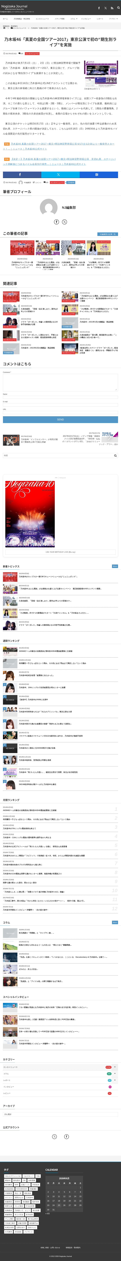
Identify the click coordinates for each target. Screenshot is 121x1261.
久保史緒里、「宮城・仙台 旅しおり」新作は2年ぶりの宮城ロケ (73, 264)
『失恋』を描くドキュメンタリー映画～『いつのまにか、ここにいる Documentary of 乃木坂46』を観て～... (63, 957)
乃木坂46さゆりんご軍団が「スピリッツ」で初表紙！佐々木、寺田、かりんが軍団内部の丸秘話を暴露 (44, 856)
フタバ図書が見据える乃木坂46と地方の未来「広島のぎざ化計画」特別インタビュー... (53, 1007)
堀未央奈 (27, 1193)
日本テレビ (32, 1227)
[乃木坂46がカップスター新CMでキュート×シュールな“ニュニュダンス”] (22, 253)
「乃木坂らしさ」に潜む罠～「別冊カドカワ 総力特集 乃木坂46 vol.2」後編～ (34, 892)
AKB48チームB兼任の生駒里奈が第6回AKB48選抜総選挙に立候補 (45, 651)
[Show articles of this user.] (31, 207)
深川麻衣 (8, 1185)
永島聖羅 (31, 1180)
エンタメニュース (42, 19)
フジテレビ (28, 1232)
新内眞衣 (16, 1180)
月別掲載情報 (67, 327)
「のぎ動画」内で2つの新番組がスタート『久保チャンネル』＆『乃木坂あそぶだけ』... (54, 613)
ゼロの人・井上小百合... (28, 969)
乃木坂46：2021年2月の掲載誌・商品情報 (38, 348)
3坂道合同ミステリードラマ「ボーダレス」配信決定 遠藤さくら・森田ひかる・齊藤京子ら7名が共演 (99, 350)
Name (5, 394)
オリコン (8, 1197)
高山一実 (18, 1193)
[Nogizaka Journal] (14, 10)
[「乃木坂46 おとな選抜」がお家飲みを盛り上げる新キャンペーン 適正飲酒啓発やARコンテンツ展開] (48, 253)
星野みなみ (19, 1197)
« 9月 (47, 1214)
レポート (100, 19)
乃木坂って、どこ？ (22, 1210)
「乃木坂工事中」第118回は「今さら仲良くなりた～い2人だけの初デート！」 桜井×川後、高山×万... (44, 901)
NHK (16, 1185)
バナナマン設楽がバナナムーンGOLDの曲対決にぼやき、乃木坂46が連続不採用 (51, 736)
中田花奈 (35, 1185)
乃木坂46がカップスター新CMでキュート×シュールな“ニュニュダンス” (22, 264)
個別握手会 (33, 1223)
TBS (38, 1176)
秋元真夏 (36, 1210)
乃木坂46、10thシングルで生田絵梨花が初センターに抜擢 (42, 687)
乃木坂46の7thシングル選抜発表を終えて (19, 828)
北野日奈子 (20, 1227)
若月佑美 (29, 1215)
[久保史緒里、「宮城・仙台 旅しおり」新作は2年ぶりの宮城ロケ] (73, 253)
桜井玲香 (35, 1202)
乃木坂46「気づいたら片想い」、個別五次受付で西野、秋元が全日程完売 (48, 772)
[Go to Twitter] (64, 222)
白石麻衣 (8, 1232)
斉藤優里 (33, 1189)
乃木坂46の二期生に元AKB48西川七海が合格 (37, 748)
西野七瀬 (8, 1206)
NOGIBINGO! (21, 1189)
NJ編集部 (27, 182)
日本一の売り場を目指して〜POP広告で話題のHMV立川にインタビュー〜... (49, 1032)
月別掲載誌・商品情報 (22, 19)
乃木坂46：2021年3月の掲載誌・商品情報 (96, 322)
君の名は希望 (33, 1219)
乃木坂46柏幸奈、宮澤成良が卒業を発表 (35, 760)
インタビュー (86, 19)
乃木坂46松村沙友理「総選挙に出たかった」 (37, 675)
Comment (6, 372)
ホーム (5, 19)
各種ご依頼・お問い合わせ (50, 1247)
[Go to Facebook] (56, 222)
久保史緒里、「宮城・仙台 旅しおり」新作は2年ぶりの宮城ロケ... (45, 601)
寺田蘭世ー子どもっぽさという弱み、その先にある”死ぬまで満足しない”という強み (52, 663)
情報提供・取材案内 (10, 26)
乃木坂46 (71, 182)
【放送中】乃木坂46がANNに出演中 (33, 700)
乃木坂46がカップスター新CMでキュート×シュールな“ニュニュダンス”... (48, 577)
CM (24, 1180)
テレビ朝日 (19, 1206)
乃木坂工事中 (10, 1223)
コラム (72, 19)
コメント (38, 182)
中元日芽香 (30, 1206)
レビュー (57, 1093)
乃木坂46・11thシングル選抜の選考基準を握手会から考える (27, 837)
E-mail (5, 402)
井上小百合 (19, 1215)
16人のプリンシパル (13, 1176)
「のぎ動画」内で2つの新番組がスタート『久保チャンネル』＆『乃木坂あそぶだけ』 (98, 264)
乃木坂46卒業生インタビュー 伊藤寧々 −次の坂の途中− (25, 910)
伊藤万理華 (22, 1223)
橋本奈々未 (20, 1219)
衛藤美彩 (8, 1202)
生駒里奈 (8, 1210)
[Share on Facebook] (99, 8)
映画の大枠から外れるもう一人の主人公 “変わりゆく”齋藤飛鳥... (45, 945)
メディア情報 (59, 19)
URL (4, 409)
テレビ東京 (9, 1219)
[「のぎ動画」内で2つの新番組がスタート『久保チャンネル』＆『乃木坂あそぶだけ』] (99, 253)
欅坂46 (7, 1180)
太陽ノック (25, 1185)
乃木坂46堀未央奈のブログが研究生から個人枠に (22, 865)
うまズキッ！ (28, 1176)
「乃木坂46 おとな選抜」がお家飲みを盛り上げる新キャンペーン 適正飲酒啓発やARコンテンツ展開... (60, 589)
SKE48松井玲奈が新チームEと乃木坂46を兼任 (37, 784)
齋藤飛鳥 (8, 1215)
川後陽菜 (8, 1193)
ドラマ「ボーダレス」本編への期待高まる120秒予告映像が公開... (45, 625)
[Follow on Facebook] (66, 1136)
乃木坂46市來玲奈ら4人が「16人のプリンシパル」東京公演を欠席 (45, 712)
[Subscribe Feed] (112, 8)
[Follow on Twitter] (105, 8)
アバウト (112, 19)
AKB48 (17, 1202)
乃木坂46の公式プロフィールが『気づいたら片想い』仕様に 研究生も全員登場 (35, 846)
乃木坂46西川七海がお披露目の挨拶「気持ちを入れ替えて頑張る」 (45, 724)
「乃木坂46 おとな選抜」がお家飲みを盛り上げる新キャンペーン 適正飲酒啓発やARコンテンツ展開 (99, 298)
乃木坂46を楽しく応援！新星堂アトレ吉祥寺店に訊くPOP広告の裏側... (47, 1019)
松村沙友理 (9, 1227)
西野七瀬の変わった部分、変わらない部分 (20, 883)
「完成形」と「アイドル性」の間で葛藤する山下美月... (41, 981)
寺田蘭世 (26, 1202)
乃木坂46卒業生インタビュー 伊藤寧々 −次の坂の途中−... (42, 1044)
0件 (22, 53)
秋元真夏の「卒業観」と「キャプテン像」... (36, 933)
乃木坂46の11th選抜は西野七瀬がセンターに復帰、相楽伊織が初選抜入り (32, 874)
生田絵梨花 (9, 1189)
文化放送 (18, 1232)
